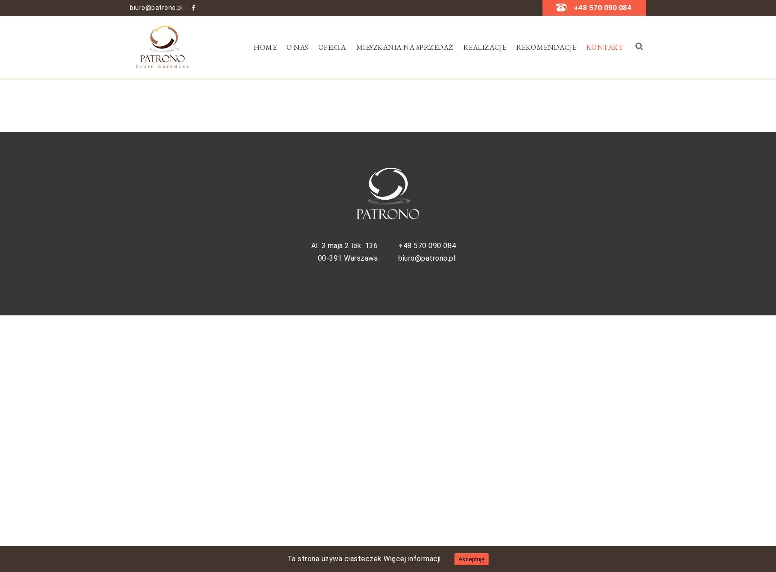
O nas (298, 47)
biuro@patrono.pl (156, 7)
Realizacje (485, 47)
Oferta (332, 47)
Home (265, 47)
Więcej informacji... (414, 559)
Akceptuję (472, 559)
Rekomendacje (546, 47)
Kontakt (605, 47)
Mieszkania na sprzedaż (405, 47)
